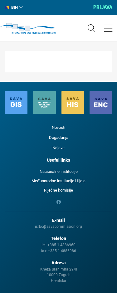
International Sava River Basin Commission (28, 28)
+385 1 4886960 (61, 245)
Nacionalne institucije (59, 171)
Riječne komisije (58, 190)
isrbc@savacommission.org (58, 226)
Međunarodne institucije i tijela (58, 180)
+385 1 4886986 (62, 251)
